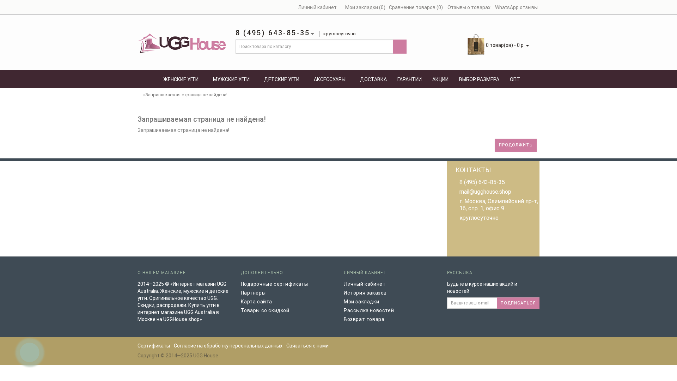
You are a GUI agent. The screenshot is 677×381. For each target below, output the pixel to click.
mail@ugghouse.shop (485, 191)
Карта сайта (257, 301)
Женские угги (181, 79)
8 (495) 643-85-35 (482, 182)
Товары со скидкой (265, 310)
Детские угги (281, 79)
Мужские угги (231, 79)
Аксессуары (330, 79)
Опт (515, 79)
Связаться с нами (307, 346)
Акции (440, 79)
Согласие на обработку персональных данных (228, 346)
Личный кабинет (364, 284)
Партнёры (253, 293)
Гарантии (409, 79)
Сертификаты (154, 346)
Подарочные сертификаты (274, 284)
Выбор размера (479, 79)
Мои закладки (361, 301)
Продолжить (515, 145)
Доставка (373, 79)
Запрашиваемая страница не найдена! (186, 94)
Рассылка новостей (369, 310)
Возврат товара (364, 319)
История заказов (365, 293)
